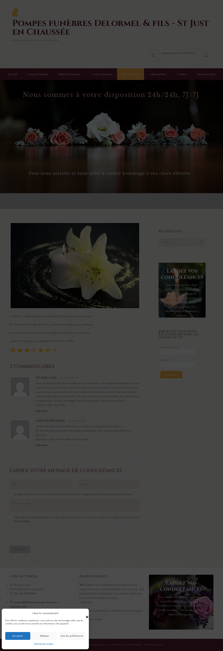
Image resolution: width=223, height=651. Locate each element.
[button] (83, 613)
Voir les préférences (72, 635)
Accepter (17, 635)
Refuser (44, 635)
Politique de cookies (43, 644)
